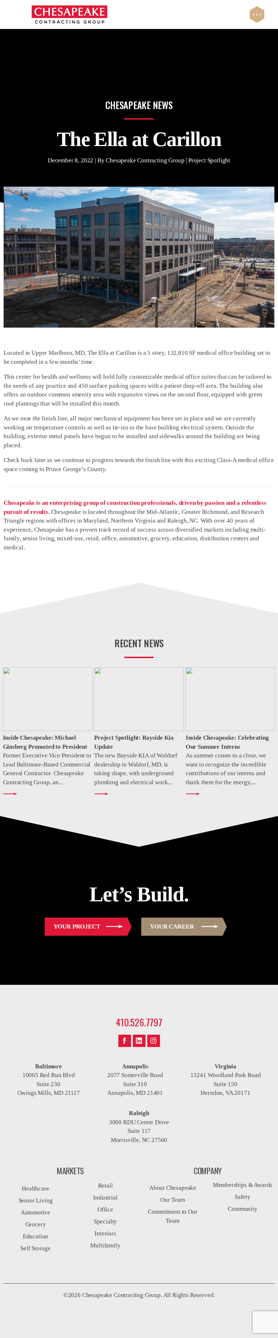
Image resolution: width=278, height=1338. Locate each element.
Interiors (105, 1233)
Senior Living (35, 1200)
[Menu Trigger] (257, 14)
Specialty (105, 1221)
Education (35, 1236)
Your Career (172, 926)
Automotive (35, 1212)
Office (105, 1209)
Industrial (105, 1197)
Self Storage (35, 1248)
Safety (242, 1196)
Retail (105, 1185)
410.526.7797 (139, 1022)
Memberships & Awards (243, 1184)
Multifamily (105, 1245)
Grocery (35, 1224)
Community (242, 1208)
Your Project (77, 926)
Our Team (172, 1199)
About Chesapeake (172, 1187)
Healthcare (35, 1188)
